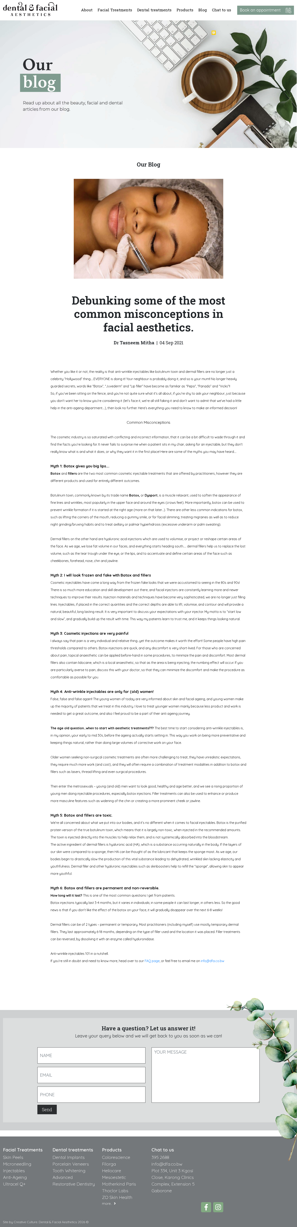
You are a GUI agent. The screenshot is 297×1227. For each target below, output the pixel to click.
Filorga (109, 1164)
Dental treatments (154, 9)
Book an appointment (263, 10)
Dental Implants (69, 1157)
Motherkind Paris (119, 1184)
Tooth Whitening (69, 1170)
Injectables (14, 1170)
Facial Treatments (115, 9)
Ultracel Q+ (14, 1184)
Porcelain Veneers (71, 1164)
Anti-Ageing (15, 1177)
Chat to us (221, 9)
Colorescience (116, 1157)
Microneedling (17, 1164)
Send (47, 1109)
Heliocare (111, 1170)
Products (185, 9)
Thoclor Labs (115, 1190)
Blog (202, 9)
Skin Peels (13, 1157)
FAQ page (152, 961)
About (87, 9)
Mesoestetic (114, 1177)
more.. (108, 1203)
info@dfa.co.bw (212, 961)
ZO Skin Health (117, 1197)
